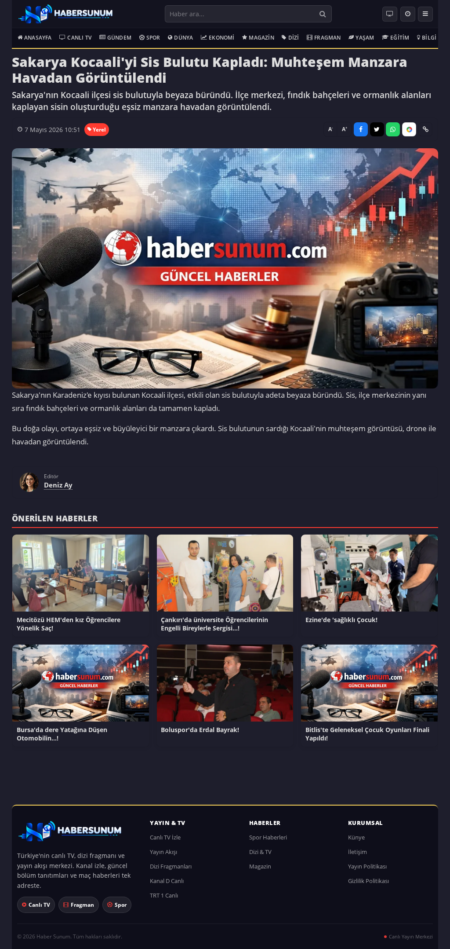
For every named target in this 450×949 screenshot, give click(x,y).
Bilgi (429, 37)
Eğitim (399, 37)
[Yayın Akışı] (407, 14)
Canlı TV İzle (165, 837)
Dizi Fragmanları (171, 866)
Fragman (327, 37)
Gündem (119, 37)
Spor (153, 37)
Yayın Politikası (367, 866)
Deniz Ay (58, 484)
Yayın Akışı (163, 852)
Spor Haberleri (268, 837)
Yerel (99, 129)
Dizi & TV (260, 852)
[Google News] (409, 129)
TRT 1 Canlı (164, 895)
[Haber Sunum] (65, 14)
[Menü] (425, 14)
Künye (356, 837)
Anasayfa (38, 37)
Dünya (183, 37)
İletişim (357, 852)
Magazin (261, 37)
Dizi (293, 37)
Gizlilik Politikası (368, 881)
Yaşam (365, 37)
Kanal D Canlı (167, 881)
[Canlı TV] (389, 14)
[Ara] (323, 14)
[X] (377, 129)
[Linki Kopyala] (425, 129)
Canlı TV (79, 37)
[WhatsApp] (393, 129)
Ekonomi (221, 37)
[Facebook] (361, 129)
